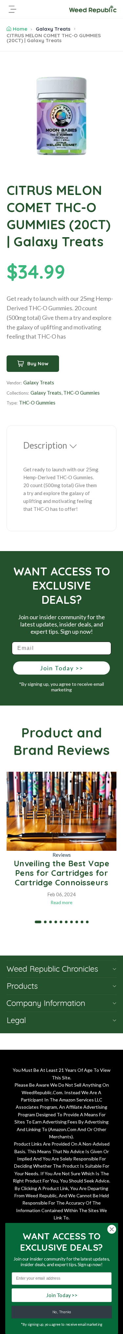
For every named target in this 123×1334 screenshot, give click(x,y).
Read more (61, 902)
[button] (38, 922)
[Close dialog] (111, 1229)
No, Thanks (61, 1312)
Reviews (61, 855)
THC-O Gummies (81, 393)
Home (20, 29)
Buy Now (38, 363)
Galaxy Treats (53, 29)
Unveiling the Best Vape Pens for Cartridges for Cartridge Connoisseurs (62, 872)
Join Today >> (61, 668)
